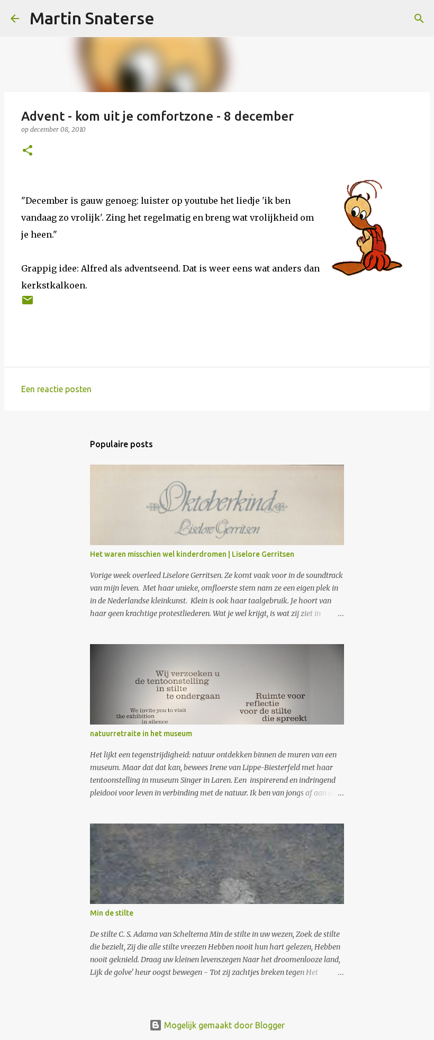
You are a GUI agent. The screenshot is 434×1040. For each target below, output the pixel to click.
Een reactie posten (56, 389)
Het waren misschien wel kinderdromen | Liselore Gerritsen (192, 554)
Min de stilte (111, 913)
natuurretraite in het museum (141, 733)
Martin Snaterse (92, 18)
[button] (27, 151)
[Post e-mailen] (27, 304)
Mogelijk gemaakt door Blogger (223, 1025)
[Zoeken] (169, 18)
